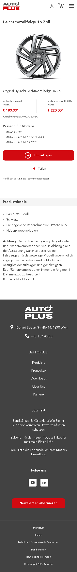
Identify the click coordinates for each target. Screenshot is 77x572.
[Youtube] (33, 483)
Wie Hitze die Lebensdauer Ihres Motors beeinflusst (38, 452)
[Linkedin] (44, 483)
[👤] (52, 6)
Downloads (39, 378)
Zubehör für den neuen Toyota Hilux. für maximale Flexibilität (38, 440)
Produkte (38, 362)
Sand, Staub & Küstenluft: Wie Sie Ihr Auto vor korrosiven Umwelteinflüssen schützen (38, 425)
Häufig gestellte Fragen (38, 557)
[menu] (71, 6)
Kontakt (38, 535)
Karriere (38, 394)
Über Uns (38, 386)
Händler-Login (38, 550)
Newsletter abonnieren (39, 503)
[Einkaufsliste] (61, 6)
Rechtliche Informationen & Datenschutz (39, 542)
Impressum (38, 528)
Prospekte (38, 370)
